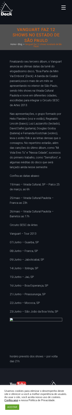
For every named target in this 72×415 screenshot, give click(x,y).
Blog (20, 44)
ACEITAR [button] (12, 407)
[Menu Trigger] (63, 7)
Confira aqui (11, 400)
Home (13, 44)
